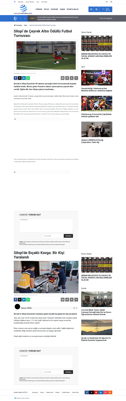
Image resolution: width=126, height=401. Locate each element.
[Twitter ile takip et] (91, 392)
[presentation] (20, 18)
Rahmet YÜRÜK (26, 308)
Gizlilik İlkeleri (66, 392)
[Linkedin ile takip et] (100, 392)
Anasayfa (19, 25)
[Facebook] (15, 78)
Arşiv (37, 2)
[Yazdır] (62, 78)
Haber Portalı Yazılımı (23, 398)
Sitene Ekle (44, 2)
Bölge (46, 9)
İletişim (57, 392)
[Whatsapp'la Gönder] (28, 78)
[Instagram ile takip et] (76, 308)
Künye (42, 392)
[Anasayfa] (15, 2)
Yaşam (62, 9)
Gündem (39, 9)
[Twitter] (20, 78)
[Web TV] (107, 2)
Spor (25, 25)
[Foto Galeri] (111, 2)
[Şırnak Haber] (23, 9)
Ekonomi (54, 9)
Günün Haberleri (30, 2)
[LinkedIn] (24, 78)
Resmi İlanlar (72, 9)
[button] (67, 78)
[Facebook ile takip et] (74, 308)
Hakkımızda (49, 392)
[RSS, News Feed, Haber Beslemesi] (110, 392)
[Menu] (91, 9)
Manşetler (20, 2)
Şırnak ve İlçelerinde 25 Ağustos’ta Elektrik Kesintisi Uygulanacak (58, 18)
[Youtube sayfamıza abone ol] (96, 392)
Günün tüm (106, 18)
